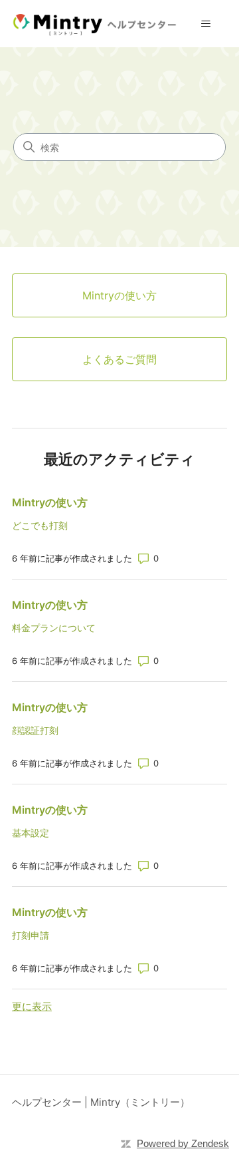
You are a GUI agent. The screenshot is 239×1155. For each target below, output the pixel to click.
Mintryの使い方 (50, 502)
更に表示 (32, 1006)
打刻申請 (30, 935)
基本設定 (30, 832)
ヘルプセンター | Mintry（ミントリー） (101, 1102)
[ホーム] (97, 23)
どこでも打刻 (40, 525)
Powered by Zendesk (183, 1143)
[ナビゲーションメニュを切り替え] (206, 24)
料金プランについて (54, 627)
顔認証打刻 (35, 730)
